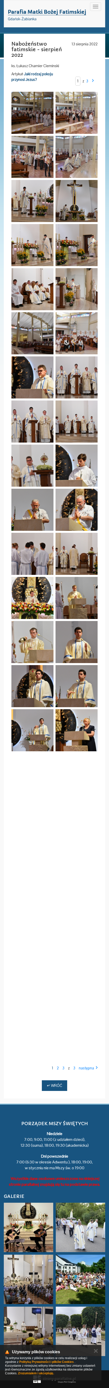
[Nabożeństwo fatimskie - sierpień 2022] (32, 113)
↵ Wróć (54, 1085)
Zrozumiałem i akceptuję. (36, 1373)
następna (86, 1068)
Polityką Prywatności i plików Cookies (46, 1362)
